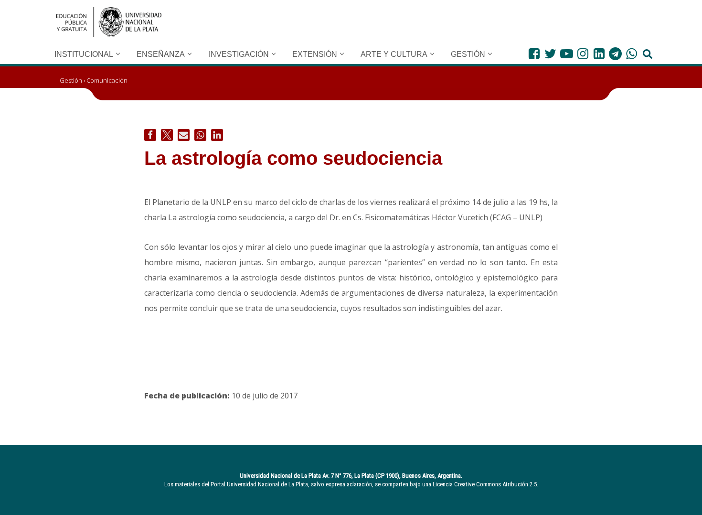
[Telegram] (615, 53)
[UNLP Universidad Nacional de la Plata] (108, 22)
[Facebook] (534, 53)
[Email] (184, 135)
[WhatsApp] (631, 53)
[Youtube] (566, 53)
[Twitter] (550, 53)
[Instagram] (582, 53)
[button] (118, 54)
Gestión (71, 80)
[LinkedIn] (599, 53)
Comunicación (107, 80)
